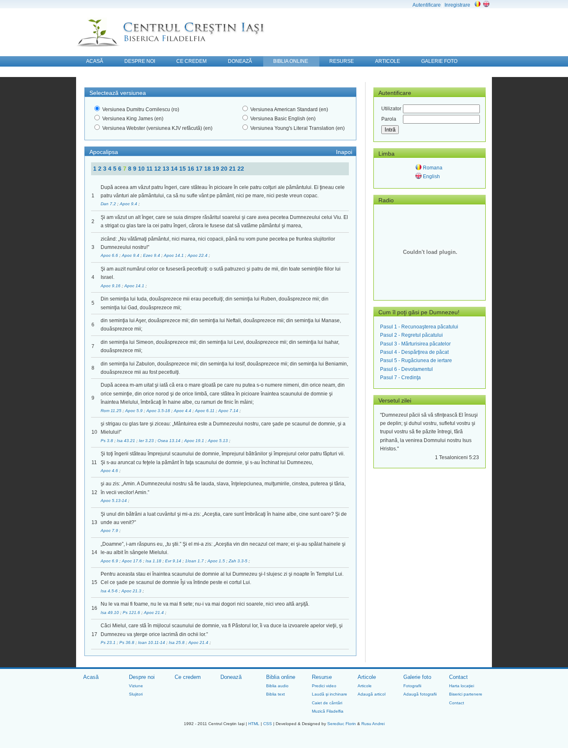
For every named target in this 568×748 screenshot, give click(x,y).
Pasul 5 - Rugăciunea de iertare (416, 360)
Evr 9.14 (174, 561)
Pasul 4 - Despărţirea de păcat (414, 352)
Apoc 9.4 (129, 203)
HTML (253, 723)
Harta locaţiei (461, 685)
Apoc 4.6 (110, 470)
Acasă (91, 677)
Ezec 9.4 (152, 255)
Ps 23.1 (109, 642)
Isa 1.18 (154, 561)
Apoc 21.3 (132, 591)
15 (183, 168)
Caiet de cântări (327, 703)
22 (240, 168)
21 (233, 168)
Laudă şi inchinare (329, 694)
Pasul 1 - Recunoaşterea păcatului (419, 327)
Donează (231, 677)
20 (225, 168)
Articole (367, 677)
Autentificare (426, 5)
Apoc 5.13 (218, 440)
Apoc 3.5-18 (158, 410)
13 (167, 168)
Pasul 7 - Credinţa (400, 377)
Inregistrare (457, 5)
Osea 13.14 (170, 440)
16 (192, 168)
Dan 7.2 (109, 203)
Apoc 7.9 (110, 530)
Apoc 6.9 (110, 561)
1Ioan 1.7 (195, 561)
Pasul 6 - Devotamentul (406, 369)
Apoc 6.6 (110, 255)
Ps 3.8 (107, 440)
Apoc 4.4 (183, 410)
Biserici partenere (465, 694)
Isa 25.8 (177, 642)
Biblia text (275, 694)
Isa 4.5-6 (110, 591)
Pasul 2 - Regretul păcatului (411, 335)
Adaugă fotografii (420, 694)
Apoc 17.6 (132, 561)
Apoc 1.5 (216, 561)
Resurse (322, 677)
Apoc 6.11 (205, 410)
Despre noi (142, 677)
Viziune (136, 685)
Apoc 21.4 (154, 612)
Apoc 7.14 (229, 410)
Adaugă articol (371, 694)
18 (208, 168)
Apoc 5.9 (134, 410)
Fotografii (412, 685)
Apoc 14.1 (174, 255)
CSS (267, 723)
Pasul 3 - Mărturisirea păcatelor (415, 344)
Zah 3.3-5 (239, 561)
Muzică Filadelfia (327, 711)
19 (216, 168)
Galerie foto (417, 677)
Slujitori (136, 694)
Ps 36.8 (127, 642)
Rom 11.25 (112, 410)
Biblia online (280, 677)
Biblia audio (277, 685)
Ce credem (188, 677)
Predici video (324, 685)
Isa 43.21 (126, 440)
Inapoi (344, 152)
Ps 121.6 (132, 612)
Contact (458, 677)
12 (158, 168)
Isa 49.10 (110, 612)
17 (200, 168)
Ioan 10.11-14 (152, 642)
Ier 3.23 (147, 440)
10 (142, 168)
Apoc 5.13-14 (114, 500)
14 (175, 168)
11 (150, 168)
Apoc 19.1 (194, 440)
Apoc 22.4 (198, 255)
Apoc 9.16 (111, 285)
